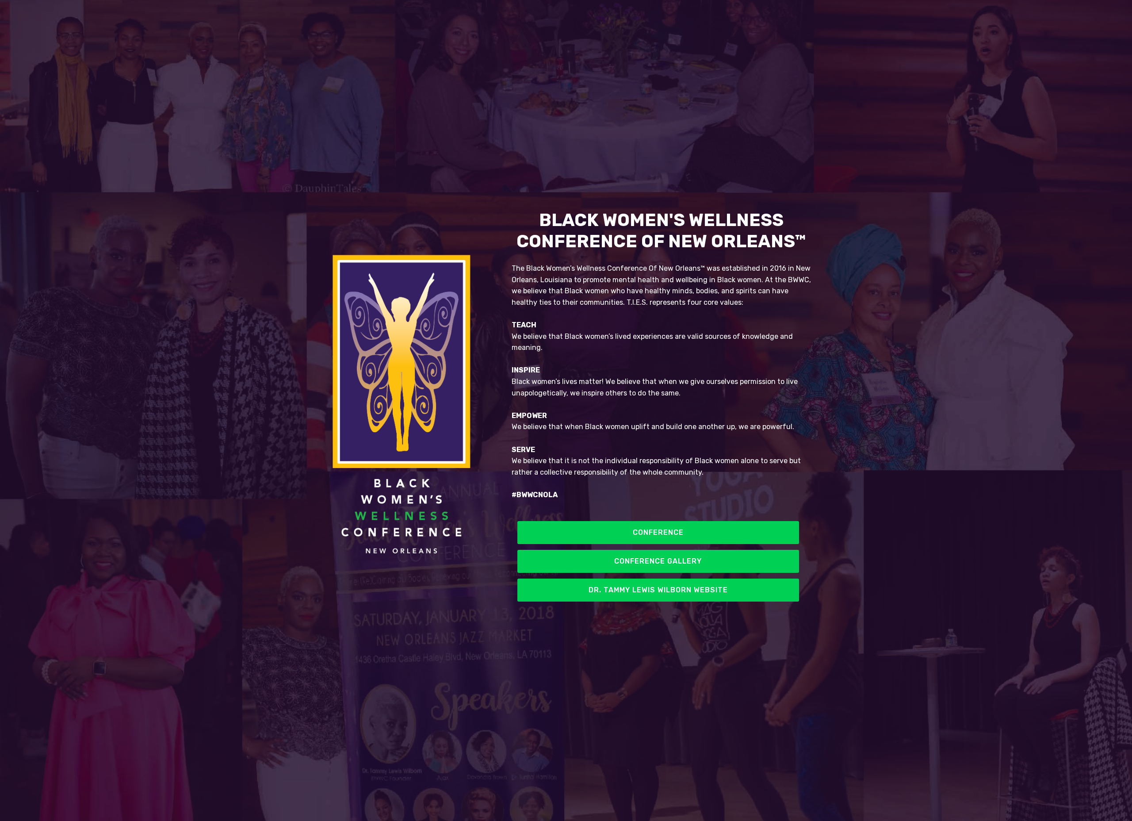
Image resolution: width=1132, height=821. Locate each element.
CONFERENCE (658, 532)
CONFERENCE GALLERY (658, 561)
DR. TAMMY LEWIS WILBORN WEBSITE (658, 590)
